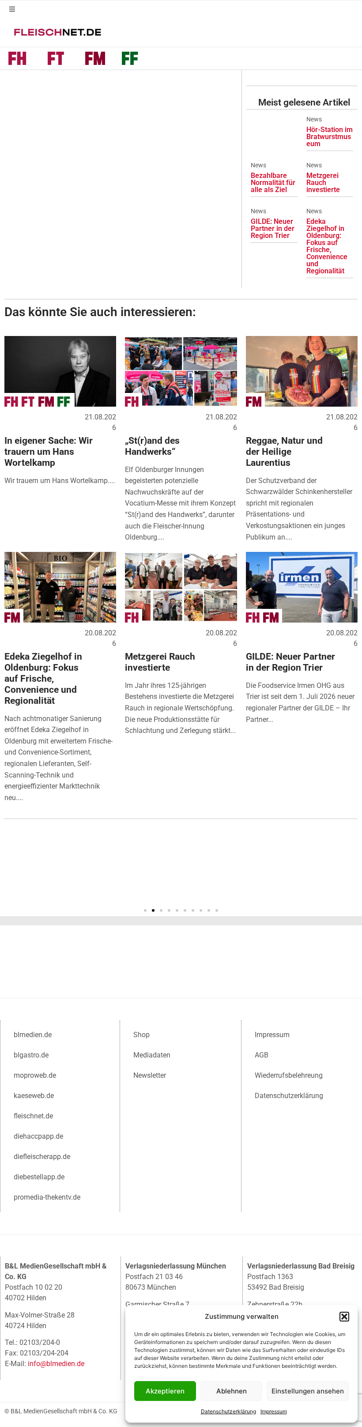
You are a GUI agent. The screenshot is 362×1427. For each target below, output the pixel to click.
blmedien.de (33, 1035)
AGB (261, 1055)
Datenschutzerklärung (228, 1411)
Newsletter (149, 1075)
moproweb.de (35, 1075)
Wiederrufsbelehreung (289, 1075)
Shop (141, 1035)
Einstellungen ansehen (308, 1391)
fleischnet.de (33, 1116)
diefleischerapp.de (42, 1156)
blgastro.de (31, 1055)
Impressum (273, 1411)
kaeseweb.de (34, 1095)
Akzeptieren (165, 1391)
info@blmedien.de (56, 1363)
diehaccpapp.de (38, 1136)
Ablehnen (231, 1391)
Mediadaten (151, 1055)
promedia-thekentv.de (47, 1197)
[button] (344, 1316)
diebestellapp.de (39, 1177)
